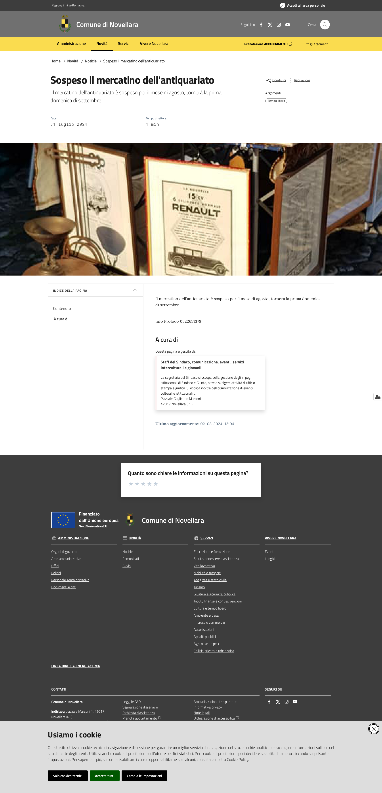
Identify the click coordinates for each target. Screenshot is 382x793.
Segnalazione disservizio (140, 707)
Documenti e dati (63, 587)
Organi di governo (64, 551)
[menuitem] (71, 44)
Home (55, 61)
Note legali (202, 712)
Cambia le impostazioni (144, 775)
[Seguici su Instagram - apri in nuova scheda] (277, 24)
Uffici (55, 565)
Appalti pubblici (205, 636)
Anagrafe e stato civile (210, 580)
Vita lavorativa (204, 565)
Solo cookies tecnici (67, 775)
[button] (325, 24)
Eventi (269, 551)
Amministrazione (73, 538)
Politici (56, 572)
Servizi (207, 538)
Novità (72, 61)
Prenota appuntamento (139, 718)
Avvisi (126, 565)
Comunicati (130, 558)
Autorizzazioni (204, 629)
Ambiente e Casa (206, 615)
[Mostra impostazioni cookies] (377, 397)
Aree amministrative (66, 558)
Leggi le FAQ (131, 701)
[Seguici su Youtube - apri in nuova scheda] (285, 24)
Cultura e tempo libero (210, 608)
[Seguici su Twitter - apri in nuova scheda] (268, 24)
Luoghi (270, 558)
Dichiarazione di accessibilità (214, 718)
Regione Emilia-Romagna (68, 5)
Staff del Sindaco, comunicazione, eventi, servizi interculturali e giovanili (202, 365)
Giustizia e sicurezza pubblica (214, 594)
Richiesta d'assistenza (138, 712)
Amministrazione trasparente (215, 701)
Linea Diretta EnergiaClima (75, 666)
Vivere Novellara (280, 538)
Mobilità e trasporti (207, 572)
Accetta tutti (104, 775)
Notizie (91, 61)
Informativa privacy (208, 707)
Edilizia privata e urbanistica (214, 650)
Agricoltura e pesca (208, 643)
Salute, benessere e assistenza (216, 558)
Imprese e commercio (209, 622)
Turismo (199, 587)
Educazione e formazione (212, 551)
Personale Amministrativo (70, 580)
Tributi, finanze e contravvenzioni (218, 601)
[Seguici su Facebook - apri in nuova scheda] (259, 24)
